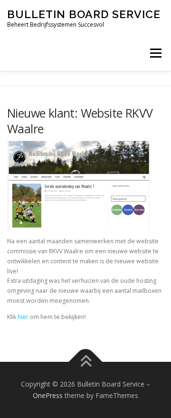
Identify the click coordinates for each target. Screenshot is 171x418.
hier (23, 317)
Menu (155, 53)
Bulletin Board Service (84, 14)
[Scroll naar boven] (86, 362)
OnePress (48, 395)
